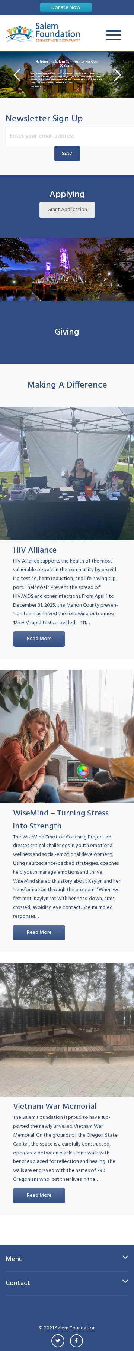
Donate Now (65, 7)
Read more (39, 639)
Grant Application (67, 209)
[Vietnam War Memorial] (67, 1030)
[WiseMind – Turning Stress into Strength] (67, 736)
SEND (67, 153)
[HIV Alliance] (67, 473)
